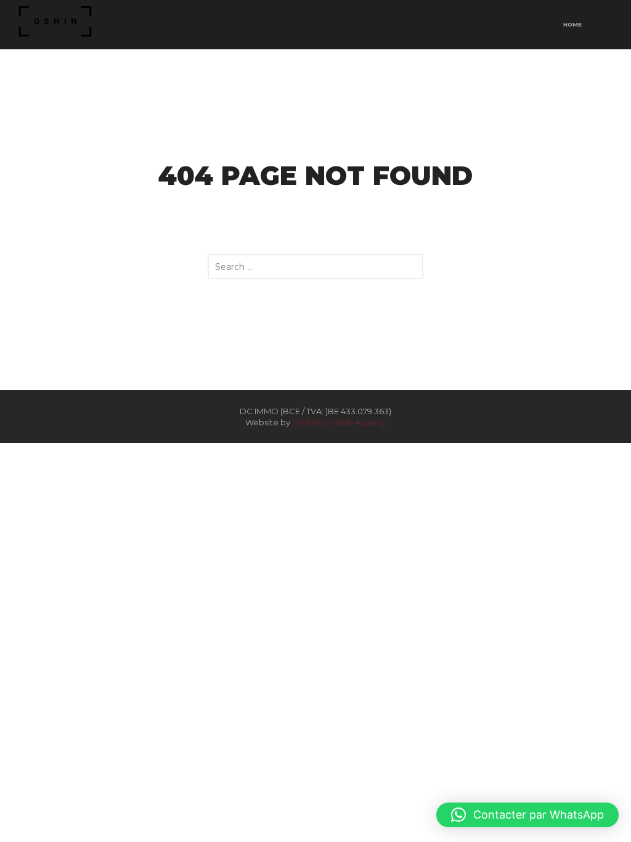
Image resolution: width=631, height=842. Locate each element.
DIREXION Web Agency (339, 422)
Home (572, 24)
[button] (527, 815)
